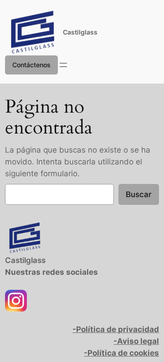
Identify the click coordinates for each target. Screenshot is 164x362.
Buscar (139, 194)
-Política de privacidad (115, 329)
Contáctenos (31, 65)
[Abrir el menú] (63, 65)
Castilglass (80, 32)
